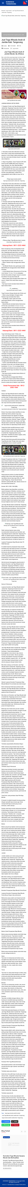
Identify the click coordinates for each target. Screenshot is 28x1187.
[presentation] (21, 1131)
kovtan (5, 46)
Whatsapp (6, 1125)
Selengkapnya (7, 1168)
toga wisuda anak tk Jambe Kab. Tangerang (12, 1117)
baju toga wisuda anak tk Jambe (12, 1113)
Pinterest (16, 1125)
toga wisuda (15, 48)
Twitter (15, 1121)
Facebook (6, 1121)
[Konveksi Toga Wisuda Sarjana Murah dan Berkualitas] (14, 1144)
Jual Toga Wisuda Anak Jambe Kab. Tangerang (13, 1115)
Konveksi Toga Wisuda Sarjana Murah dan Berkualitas (14, 1157)
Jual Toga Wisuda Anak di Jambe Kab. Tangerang (13, 41)
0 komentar (6, 48)
